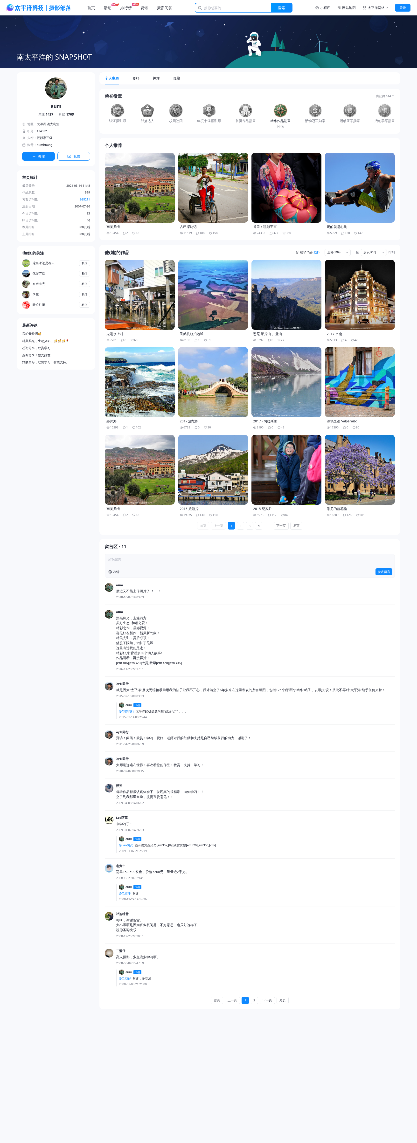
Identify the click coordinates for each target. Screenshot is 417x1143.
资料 (135, 78)
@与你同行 (126, 711)
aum (119, 585)
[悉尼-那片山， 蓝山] (286, 295)
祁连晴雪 (122, 914)
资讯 (144, 7)
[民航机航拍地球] (213, 295)
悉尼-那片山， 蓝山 (267, 334)
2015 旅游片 (189, 509)
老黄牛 (120, 866)
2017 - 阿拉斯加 (265, 421)
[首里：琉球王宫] (286, 188)
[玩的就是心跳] (360, 188)
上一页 (218, 526)
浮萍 (119, 786)
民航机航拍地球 (191, 334)
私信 (76, 156)
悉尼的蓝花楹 (337, 509)
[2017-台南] (360, 295)
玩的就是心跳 (337, 227)
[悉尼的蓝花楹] (360, 470)
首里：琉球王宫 (265, 227)
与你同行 (122, 684)
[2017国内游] (213, 382)
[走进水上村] (140, 295)
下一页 (281, 526)
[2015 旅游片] (213, 470)
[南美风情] (140, 188)
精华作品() (310, 252)
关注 (46, 114)
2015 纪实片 (262, 509)
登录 (402, 7)
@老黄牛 (125, 893)
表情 (116, 572)
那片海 (111, 421)
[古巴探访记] (213, 188)
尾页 (296, 526)
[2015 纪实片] (286, 470)
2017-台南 (334, 334)
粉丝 (66, 114)
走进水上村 (114, 334)
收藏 (176, 78)
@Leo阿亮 (126, 845)
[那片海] (140, 382)
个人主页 (112, 78)
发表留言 (384, 572)
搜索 (281, 7)
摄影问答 (164, 7)
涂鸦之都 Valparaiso (342, 421)
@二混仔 (125, 978)
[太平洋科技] (25, 7)
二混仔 (120, 951)
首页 (91, 7)
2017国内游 (189, 421)
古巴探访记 (188, 227)
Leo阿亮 (122, 818)
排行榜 (126, 7)
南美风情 (113, 227)
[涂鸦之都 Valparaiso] (360, 382)
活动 (107, 7)
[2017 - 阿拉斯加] (286, 382)
